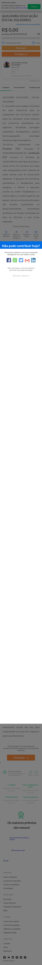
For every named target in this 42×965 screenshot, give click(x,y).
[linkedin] (32, 260)
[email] (26, 261)
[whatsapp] (14, 260)
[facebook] (9, 260)
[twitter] (20, 260)
